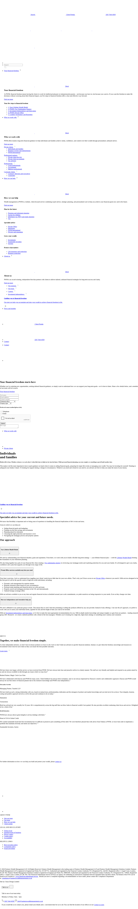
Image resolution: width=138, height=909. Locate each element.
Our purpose (12, 286)
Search (32, 14)
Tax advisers (12, 161)
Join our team (8, 818)
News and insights (10, 308)
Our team (11, 289)
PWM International (14, 152)
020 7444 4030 (110, 14)
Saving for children (14, 215)
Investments (12, 240)
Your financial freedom (11, 71)
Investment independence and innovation (19, 613)
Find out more (8, 99)
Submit (3, 423)
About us (7, 256)
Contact (6, 341)
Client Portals (70, 14)
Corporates (11, 175)
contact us (58, 761)
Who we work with (10, 117)
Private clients (8, 147)
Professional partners (11, 155)
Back (67, 86)
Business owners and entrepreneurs (19, 151)
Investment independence (16, 294)
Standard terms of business (12, 832)
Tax (9, 218)
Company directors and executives (19, 174)
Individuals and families (15, 149)
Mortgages (11, 228)
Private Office (12, 226)
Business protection (14, 253)
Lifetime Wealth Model (124, 558)
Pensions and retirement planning (18, 213)
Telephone (6, 411)
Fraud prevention (9, 848)
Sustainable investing (15, 242)
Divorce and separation (15, 232)
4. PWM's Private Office (16, 113)
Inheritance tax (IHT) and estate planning (21, 217)
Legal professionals (14, 165)
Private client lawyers (15, 157)
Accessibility (8, 838)
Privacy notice (8, 834)
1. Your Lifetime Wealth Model (18, 107)
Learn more (4, 651)
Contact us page (99, 905)
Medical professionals (15, 169)
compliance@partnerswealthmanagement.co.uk (17, 878)
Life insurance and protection (17, 251)
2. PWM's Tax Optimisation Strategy (20, 109)
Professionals (8, 163)
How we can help (10, 178)
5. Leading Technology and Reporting (20, 114)
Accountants (12, 167)
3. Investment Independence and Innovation (22, 111)
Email (4, 413)
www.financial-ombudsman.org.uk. (26, 876)
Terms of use (8, 831)
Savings (10, 243)
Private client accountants (16, 159)
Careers (10, 291)
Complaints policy (10, 847)
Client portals (8, 824)
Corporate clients (9, 172)
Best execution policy (11, 845)
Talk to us (5, 887)
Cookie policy (8, 836)
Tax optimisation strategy (53, 563)
